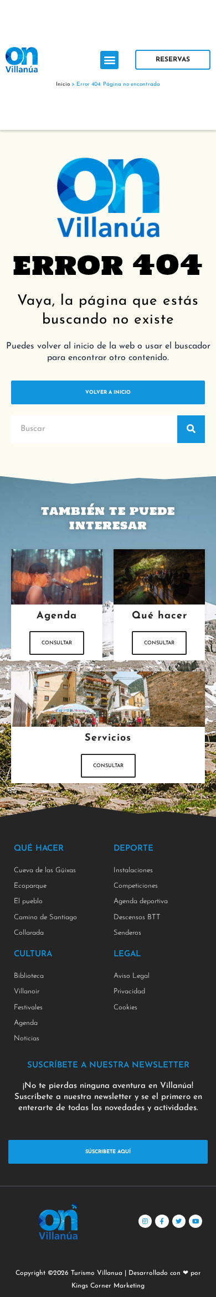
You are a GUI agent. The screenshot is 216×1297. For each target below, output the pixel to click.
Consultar (57, 642)
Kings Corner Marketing (108, 1286)
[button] (109, 60)
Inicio (63, 84)
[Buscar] (191, 429)
